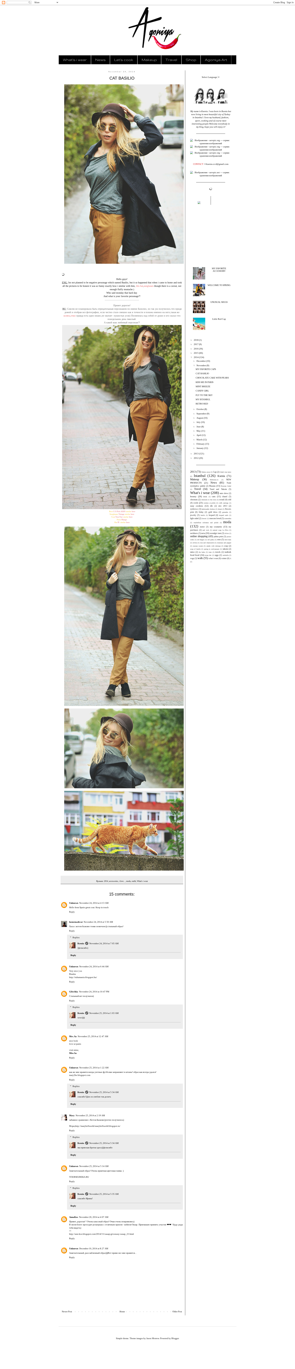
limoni (204, 518)
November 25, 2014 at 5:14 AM (94, 1166)
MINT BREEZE (203, 386)
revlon (195, 543)
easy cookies (196, 506)
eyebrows (194, 509)
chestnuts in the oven (208, 500)
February (200, 444)
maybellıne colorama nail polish (206, 523)
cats (213, 496)
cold (229, 500)
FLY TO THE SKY (204, 395)
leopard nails (223, 515)
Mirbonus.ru (214, 480)
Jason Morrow (152, 1338)
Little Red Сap (219, 319)
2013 (196, 453)
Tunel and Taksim (218, 489)
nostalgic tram (215, 533)
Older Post (177, 1311)
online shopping (199, 536)
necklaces (194, 533)
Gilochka (73, 991)
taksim (225, 549)
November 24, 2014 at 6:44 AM (94, 966)
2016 (196, 348)
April (199, 435)
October (200, 409)
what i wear (213, 558)
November (201, 365)
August (200, 418)
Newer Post (67, 1311)
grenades (225, 512)
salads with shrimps (213, 546)
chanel (224, 497)
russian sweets (198, 546)
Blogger (175, 1338)
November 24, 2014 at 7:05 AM (104, 943)
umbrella (226, 555)
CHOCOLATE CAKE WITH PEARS (212, 377)
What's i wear (75, 60)
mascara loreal (215, 518)
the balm (202, 552)
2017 (196, 344)
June (198, 426)
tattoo (192, 552)
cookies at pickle (209, 503)
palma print (218, 536)
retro (219, 540)
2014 (106, 881)
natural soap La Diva (220, 530)
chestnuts (194, 500)
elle (211, 506)
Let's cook (123, 60)
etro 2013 (222, 506)
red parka (211, 540)
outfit (134, 881)
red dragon (201, 540)
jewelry (193, 515)
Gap (214, 472)
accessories (113, 881)
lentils (203, 515)
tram (210, 552)
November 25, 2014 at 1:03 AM (104, 1013)
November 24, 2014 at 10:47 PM (94, 991)
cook (195, 502)
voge (192, 558)
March (199, 439)
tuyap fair (208, 555)
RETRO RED (202, 403)
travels (218, 552)
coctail (221, 500)
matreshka (227, 518)
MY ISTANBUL (203, 399)
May (198, 431)
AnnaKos (73, 1217)
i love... (122, 881)
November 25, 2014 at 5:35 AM (104, 1194)
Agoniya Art (216, 60)
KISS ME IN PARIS (204, 382)
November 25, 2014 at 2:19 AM (90, 1115)
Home (122, 1311)
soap (226, 546)
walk (200, 558)
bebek (205, 497)
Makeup (149, 60)
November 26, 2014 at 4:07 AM (93, 1217)
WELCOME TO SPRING (219, 285)
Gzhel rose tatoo (225, 472)
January (200, 448)
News (100, 60)
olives (227, 533)
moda (128, 881)
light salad (194, 518)
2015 (196, 353)
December (201, 361)
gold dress (212, 512)
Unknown (73, 903)
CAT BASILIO (202, 373)
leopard (212, 515)
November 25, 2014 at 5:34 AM (104, 1092)
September (201, 413)
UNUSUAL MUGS (219, 302)
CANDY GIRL (202, 390)
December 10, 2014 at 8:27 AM (93, 1248)
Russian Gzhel (226, 486)
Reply (72, 912)
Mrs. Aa (73, 1036)
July (198, 422)
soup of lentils (195, 549)
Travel (171, 60)
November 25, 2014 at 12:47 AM (93, 1036)
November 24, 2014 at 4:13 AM (94, 903)
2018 (196, 340)
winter (224, 558)
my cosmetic (216, 526)
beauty (193, 496)
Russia (212, 486)
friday (201, 512)
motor (202, 527)
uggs (217, 555)
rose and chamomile (207, 543)
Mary (72, 1115)
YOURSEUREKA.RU (79, 1177)
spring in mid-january (211, 549)
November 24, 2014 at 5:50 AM (98, 922)
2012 (196, 458)
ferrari (220, 509)
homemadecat (76, 922)
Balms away (206, 472)
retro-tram (227, 540)
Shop (191, 60)
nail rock (205, 530)
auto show (224, 493)
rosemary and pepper (224, 543)
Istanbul (200, 476)
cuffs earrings (223, 503)
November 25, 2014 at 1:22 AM (94, 1067)
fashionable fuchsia (208, 509)
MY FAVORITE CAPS (206, 369)
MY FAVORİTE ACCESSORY (219, 269)
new (203, 533)
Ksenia (81, 943)
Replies (76, 937)
